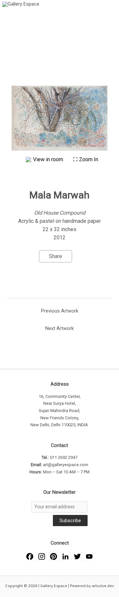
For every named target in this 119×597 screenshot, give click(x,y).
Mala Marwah (59, 195)
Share (55, 256)
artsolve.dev (103, 586)
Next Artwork (59, 328)
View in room (48, 159)
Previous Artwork (59, 311)
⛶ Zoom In (85, 159)
